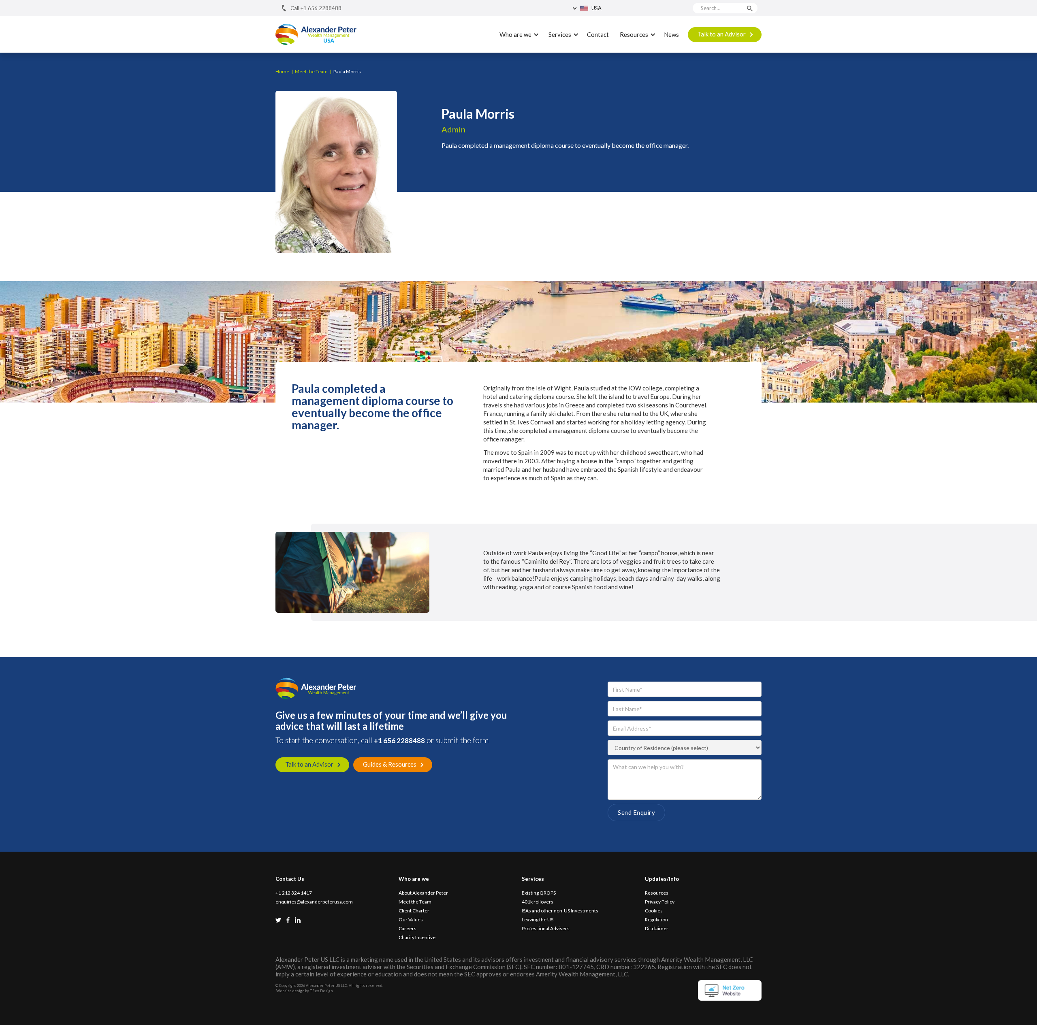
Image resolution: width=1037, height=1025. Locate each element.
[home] (315, 34)
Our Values (411, 920)
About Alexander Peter (423, 893)
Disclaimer (656, 928)
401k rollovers (537, 902)
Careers (407, 928)
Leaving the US (537, 920)
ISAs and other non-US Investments (560, 911)
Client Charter (414, 911)
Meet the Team (415, 902)
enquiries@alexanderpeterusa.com (314, 902)
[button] (608, 8)
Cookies (654, 911)
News (671, 34)
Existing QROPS (539, 893)
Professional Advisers (546, 928)
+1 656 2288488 (399, 740)
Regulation (656, 920)
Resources (656, 893)
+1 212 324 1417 (293, 893)
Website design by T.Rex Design (304, 991)
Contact (598, 34)
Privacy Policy (659, 902)
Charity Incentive (417, 937)
